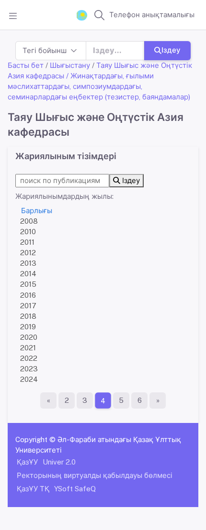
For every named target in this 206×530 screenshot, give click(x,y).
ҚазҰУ (27, 462)
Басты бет (26, 65)
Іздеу (171, 50)
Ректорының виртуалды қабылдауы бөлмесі (94, 475)
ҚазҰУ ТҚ (33, 489)
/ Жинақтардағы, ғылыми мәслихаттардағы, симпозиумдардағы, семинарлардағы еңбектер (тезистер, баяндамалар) (99, 86)
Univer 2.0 (59, 462)
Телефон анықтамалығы (152, 15)
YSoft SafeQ (75, 489)
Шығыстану (70, 65)
